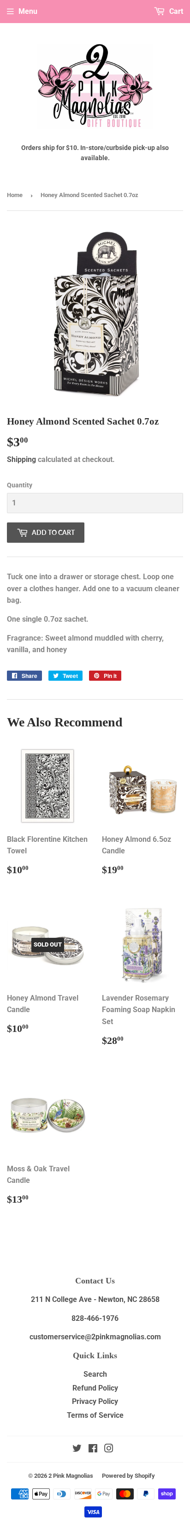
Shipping (21, 459)
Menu (27, 11)
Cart (175, 11)
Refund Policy (95, 1388)
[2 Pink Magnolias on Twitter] (77, 1449)
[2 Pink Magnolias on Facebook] (93, 1449)
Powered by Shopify (128, 1475)
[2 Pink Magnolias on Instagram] (108, 1449)
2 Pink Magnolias (70, 1475)
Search (95, 1374)
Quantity (19, 485)
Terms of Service (95, 1415)
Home (15, 195)
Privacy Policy (95, 1401)
